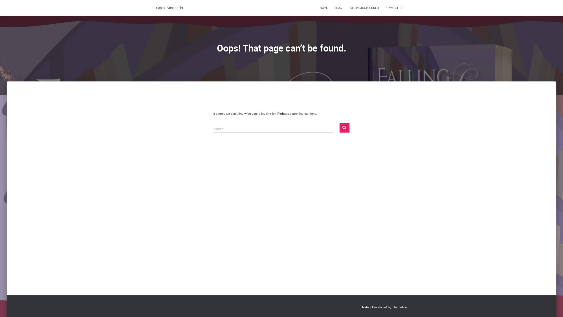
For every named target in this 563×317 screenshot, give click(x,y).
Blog (338, 7)
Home (324, 7)
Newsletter (395, 7)
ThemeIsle (399, 307)
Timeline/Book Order (363, 7)
